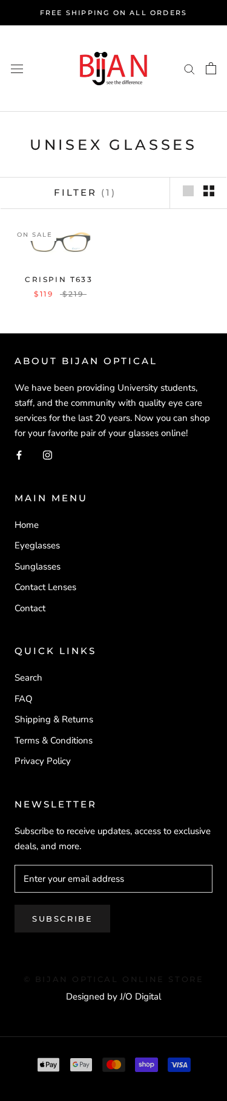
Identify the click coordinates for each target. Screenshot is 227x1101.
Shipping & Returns (54, 719)
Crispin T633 (59, 279)
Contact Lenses (45, 587)
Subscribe (62, 918)
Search (28, 678)
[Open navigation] (17, 68)
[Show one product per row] (188, 190)
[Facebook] (19, 454)
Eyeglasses (37, 545)
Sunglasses (38, 566)
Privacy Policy (43, 761)
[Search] (189, 68)
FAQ (24, 699)
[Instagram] (47, 454)
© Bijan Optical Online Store (114, 979)
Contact (30, 608)
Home (27, 525)
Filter (85, 192)
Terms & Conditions (54, 740)
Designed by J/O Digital (113, 996)
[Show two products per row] (208, 190)
